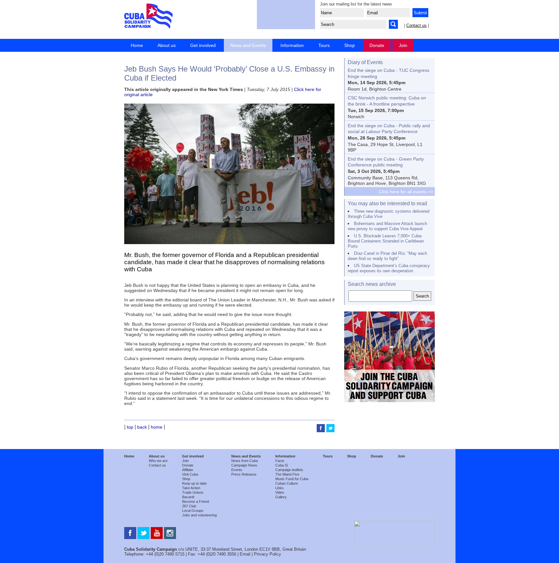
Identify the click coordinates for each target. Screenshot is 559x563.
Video (279, 492)
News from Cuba (244, 461)
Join (403, 45)
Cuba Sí (281, 465)
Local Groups (192, 510)
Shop (349, 45)
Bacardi (188, 497)
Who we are (158, 461)
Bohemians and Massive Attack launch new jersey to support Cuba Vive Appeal (387, 226)
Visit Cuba (190, 474)
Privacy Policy (267, 554)
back (142, 427)
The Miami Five (287, 474)
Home (137, 45)
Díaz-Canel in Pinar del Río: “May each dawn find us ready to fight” (387, 256)
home (156, 427)
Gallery (281, 497)
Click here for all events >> (406, 191)
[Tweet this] (330, 430)
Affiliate (187, 470)
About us (167, 45)
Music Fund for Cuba (291, 479)
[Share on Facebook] (321, 430)
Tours (324, 45)
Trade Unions (192, 492)
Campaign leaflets (289, 470)
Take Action (191, 488)
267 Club (189, 506)
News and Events (248, 45)
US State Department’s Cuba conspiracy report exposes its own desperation (389, 268)
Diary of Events (365, 62)
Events (236, 470)
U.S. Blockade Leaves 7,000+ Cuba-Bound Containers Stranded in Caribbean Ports (386, 241)
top (130, 427)
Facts (279, 461)
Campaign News (244, 465)
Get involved (203, 45)
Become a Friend (195, 501)
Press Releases (244, 474)
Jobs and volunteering (199, 515)
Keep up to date (194, 483)
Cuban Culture (286, 483)
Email (245, 554)
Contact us (416, 25)
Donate (376, 45)
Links (279, 488)
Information (292, 45)
